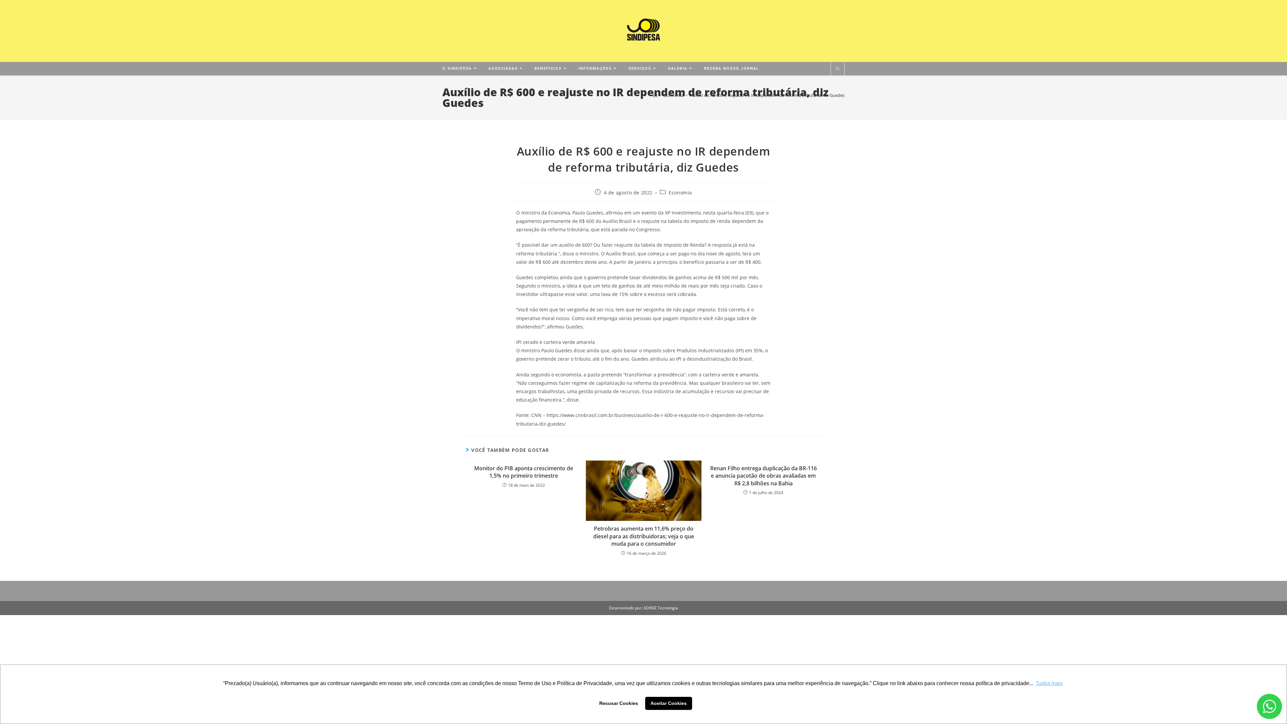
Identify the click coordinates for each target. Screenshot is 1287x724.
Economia (680, 192)
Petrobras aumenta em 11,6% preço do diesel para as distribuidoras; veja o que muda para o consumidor (643, 536)
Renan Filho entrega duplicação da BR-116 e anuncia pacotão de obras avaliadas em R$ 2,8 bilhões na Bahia (763, 476)
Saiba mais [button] (1049, 683)
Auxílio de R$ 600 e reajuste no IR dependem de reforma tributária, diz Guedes (767, 95)
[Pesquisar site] (837, 69)
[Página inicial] (655, 95)
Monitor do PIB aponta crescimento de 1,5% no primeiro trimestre (523, 472)
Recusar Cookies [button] (618, 703)
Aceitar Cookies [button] (669, 703)
